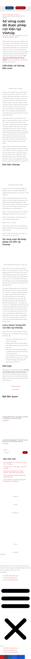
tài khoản (15, 552)
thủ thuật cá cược (12, 37)
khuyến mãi (15, 512)
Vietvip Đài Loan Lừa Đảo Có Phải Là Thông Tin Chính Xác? (15, 417)
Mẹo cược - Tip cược (8, 35)
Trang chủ (15, 496)
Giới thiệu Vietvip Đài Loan (10, 575)
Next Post (16, 389)
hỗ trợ (15, 544)
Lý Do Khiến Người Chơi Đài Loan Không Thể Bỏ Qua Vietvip (15, 440)
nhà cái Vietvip (15, 313)
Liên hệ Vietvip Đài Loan (10, 577)
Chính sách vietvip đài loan (10, 579)
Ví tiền (15, 504)
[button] (15, 615)
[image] (15, 491)
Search (5, 450)
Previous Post (15, 386)
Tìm (25, 452)
